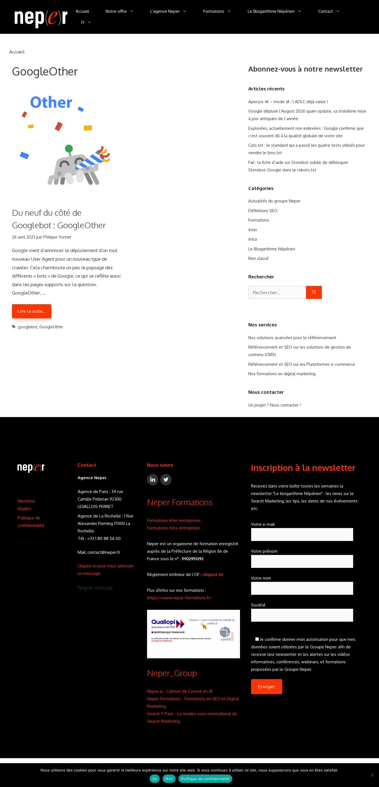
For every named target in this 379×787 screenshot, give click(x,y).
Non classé (258, 258)
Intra (252, 239)
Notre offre (116, 11)
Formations (213, 11)
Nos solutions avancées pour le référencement (292, 337)
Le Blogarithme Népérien (271, 11)
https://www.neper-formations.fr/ (179, 597)
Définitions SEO (262, 210)
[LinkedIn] (152, 479)
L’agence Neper (165, 11)
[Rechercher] (314, 292)
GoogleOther (51, 326)
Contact (325, 11)
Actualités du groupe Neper (274, 201)
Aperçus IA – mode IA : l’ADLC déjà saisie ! (288, 101)
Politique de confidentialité (205, 778)
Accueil (82, 11)
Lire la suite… (31, 311)
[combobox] (277, 292)
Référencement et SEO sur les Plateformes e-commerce (301, 364)
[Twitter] (165, 479)
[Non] (372, 775)
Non (169, 778)
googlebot (27, 326)
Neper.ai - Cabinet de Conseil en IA (180, 691)
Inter (252, 229)
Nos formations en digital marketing (281, 373)
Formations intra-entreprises (173, 527)
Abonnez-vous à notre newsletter (305, 68)
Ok (154, 778)
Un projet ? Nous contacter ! (274, 405)
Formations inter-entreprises (174, 520)
